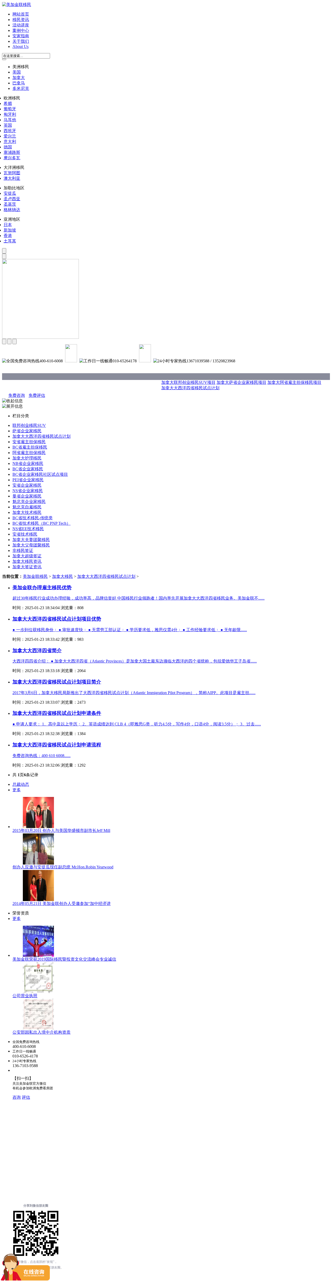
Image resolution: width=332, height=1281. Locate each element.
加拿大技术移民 (27, 512)
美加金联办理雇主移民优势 (42, 587)
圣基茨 (10, 204)
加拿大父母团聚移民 (31, 545)
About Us (20, 46)
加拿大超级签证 (27, 556)
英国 (8, 125)
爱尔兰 (10, 136)
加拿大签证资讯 (27, 567)
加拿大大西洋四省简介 (37, 650)
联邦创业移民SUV (29, 425)
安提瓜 (10, 193)
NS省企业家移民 (27, 490)
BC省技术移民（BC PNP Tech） (41, 523)
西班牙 (10, 130)
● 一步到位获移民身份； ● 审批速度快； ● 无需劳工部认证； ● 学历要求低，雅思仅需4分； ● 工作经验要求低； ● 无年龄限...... (129, 630)
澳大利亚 (12, 178)
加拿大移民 (62, 576)
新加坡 (10, 230)
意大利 (10, 141)
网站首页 (20, 14)
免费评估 (37, 395)
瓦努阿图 (12, 173)
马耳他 (10, 120)
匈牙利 (10, 114)
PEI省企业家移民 (28, 480)
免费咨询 (16, 395)
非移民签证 (22, 550)
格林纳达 (12, 209)
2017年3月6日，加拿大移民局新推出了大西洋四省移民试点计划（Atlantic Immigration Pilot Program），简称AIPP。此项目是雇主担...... (133, 692)
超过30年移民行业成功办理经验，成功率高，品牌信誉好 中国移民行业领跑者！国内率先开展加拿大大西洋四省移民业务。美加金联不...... (138, 598)
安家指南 (20, 36)
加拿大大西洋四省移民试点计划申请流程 (56, 744)
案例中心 (20, 30)
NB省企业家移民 (27, 463)
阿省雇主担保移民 (29, 452)
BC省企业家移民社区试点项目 (40, 474)
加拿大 (18, 77)
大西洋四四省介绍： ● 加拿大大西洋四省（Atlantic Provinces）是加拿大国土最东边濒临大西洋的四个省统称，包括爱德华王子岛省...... (134, 661)
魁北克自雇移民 (27, 507)
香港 (8, 235)
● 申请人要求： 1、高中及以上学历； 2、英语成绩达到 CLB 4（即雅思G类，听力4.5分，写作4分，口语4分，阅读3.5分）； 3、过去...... (136, 724)
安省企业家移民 (27, 485)
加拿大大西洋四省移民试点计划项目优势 (56, 619)
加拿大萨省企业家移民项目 (241, 382)
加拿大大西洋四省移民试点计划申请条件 (56, 713)
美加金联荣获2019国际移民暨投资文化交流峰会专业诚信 (64, 959)
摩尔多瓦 (12, 158)
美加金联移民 (35, 576)
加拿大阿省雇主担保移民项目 (294, 382)
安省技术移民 (24, 534)
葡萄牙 (10, 109)
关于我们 (20, 41)
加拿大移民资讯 (27, 561)
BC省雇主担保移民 (29, 447)
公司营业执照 (24, 996)
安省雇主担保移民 (29, 442)
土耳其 (10, 241)
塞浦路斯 (12, 152)
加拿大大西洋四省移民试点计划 (190, 388)
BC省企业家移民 (27, 469)
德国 (8, 147)
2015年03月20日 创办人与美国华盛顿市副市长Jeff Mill (61, 830)
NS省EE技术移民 (28, 529)
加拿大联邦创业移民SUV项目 (188, 382)
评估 (26, 1097)
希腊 (8, 103)
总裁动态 (20, 784)
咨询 (16, 1097)
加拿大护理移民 (27, 458)
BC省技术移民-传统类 (32, 518)
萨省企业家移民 (27, 431)
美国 (16, 72)
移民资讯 (20, 19)
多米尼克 (20, 88)
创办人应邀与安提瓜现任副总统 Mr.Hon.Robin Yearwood (62, 867)
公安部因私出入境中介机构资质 (41, 1032)
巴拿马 (18, 83)
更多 (16, 790)
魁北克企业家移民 (29, 501)
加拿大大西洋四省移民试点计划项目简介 (56, 682)
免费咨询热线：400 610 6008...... (41, 755)
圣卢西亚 (12, 199)
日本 (8, 224)
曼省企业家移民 (27, 496)
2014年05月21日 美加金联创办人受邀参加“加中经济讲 (61, 903)
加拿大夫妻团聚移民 (31, 539)
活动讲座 (20, 25)
